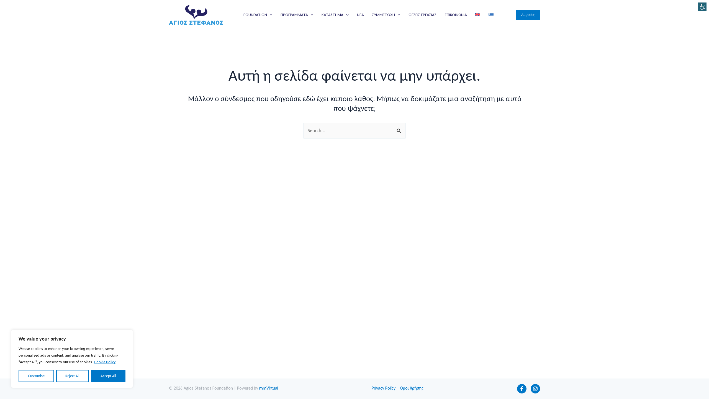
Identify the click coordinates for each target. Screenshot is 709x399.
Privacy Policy (383, 388)
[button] (269, 15)
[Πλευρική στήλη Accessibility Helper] (702, 6)
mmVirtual (268, 388)
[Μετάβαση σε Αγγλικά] (477, 15)
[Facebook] (521, 388)
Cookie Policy (104, 362)
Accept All (108, 376)
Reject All (72, 376)
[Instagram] (535, 388)
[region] (72, 359)
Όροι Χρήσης (411, 388)
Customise (36, 376)
